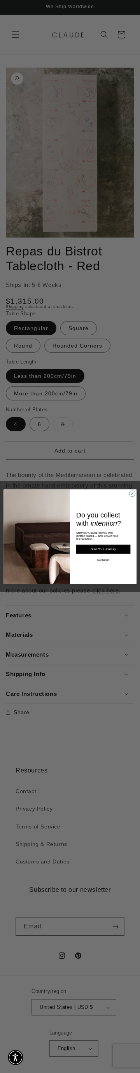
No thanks (103, 560)
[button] (15, 1057)
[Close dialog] (132, 493)
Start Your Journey (103, 549)
